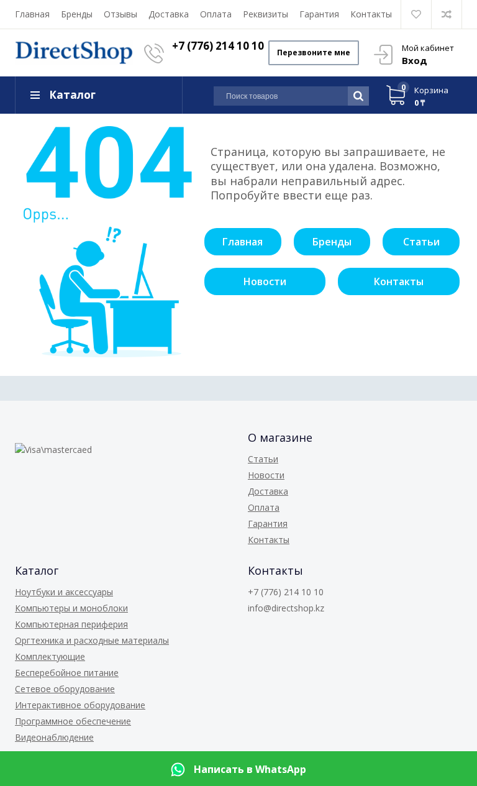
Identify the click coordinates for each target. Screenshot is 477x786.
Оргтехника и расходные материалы (92, 640)
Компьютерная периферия (71, 624)
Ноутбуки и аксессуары (64, 592)
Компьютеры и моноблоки (71, 608)
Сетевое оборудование (65, 689)
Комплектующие (50, 656)
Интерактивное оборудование (80, 705)
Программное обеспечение (73, 721)
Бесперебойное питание (67, 673)
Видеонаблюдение (54, 737)
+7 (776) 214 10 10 (218, 46)
